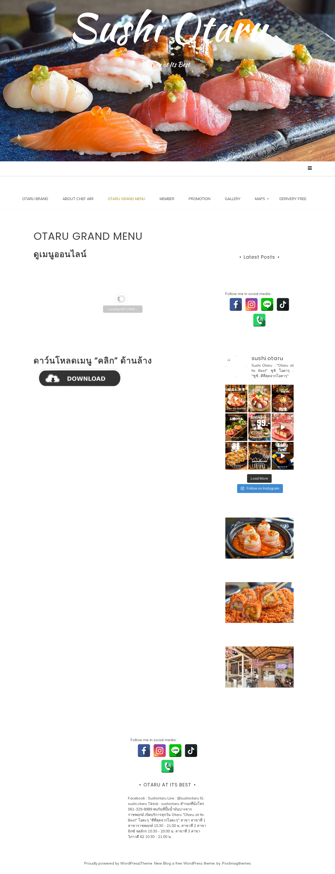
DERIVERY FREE (293, 198)
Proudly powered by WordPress (111, 863)
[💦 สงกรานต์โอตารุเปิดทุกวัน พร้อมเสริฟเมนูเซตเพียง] (259, 427)
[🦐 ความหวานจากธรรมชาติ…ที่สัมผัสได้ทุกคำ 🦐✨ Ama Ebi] (236, 398)
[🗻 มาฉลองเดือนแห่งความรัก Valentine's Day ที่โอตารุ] (283, 427)
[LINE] (267, 304)
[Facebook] (235, 304)
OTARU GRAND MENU (126, 198)
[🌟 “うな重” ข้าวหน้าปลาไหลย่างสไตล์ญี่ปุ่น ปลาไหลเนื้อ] (283, 398)
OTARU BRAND (35, 198)
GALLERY (233, 198)
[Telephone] (259, 320)
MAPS (260, 198)
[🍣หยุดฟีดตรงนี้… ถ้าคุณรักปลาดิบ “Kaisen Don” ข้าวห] (259, 398)
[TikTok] (282, 304)
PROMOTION (199, 198)
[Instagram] (251, 304)
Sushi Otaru (167, 27)
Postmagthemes (236, 863)
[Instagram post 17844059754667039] (259, 456)
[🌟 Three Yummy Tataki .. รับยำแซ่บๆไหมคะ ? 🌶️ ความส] (236, 427)
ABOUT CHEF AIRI (78, 198)
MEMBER (167, 198)
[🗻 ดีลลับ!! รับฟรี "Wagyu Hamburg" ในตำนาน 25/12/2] (283, 456)
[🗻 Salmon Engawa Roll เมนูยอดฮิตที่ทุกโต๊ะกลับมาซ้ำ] (236, 456)
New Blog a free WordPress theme (184, 863)
